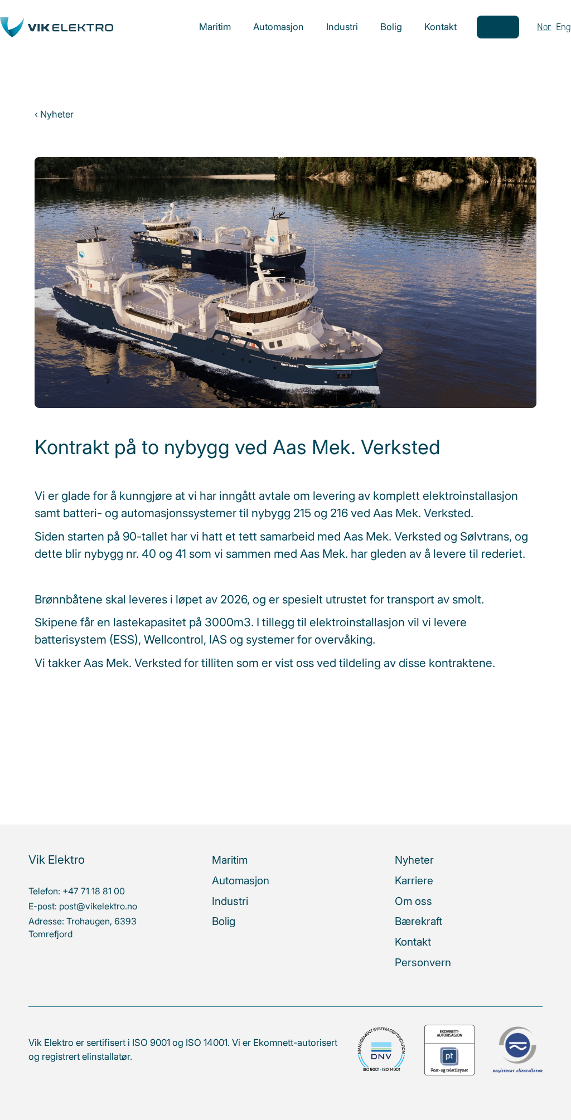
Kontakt (440, 26)
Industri (342, 26)
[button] (497, 27)
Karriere (414, 880)
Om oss (413, 901)
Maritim (215, 26)
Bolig (391, 26)
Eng (563, 27)
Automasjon (278, 26)
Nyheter (414, 859)
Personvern (423, 962)
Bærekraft (418, 921)
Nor (544, 27)
